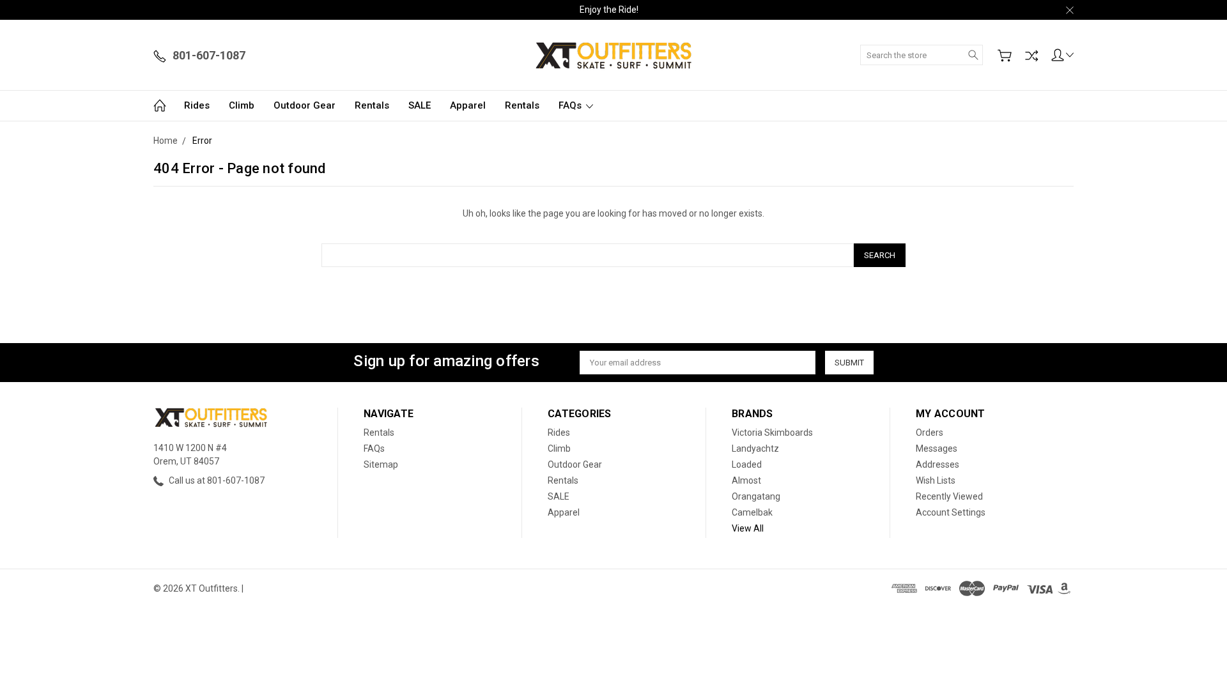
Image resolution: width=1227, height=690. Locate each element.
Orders (929, 432)
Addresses (937, 464)
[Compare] (1031, 56)
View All (748, 528)
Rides (197, 105)
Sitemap (381, 464)
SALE (419, 105)
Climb (241, 105)
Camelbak (752, 512)
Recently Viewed (949, 496)
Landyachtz (755, 448)
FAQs (571, 105)
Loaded (747, 464)
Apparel (468, 105)
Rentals (372, 105)
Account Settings (950, 512)
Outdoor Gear (305, 105)
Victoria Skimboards (772, 432)
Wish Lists (935, 480)
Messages (936, 448)
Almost (746, 480)
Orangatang (756, 496)
